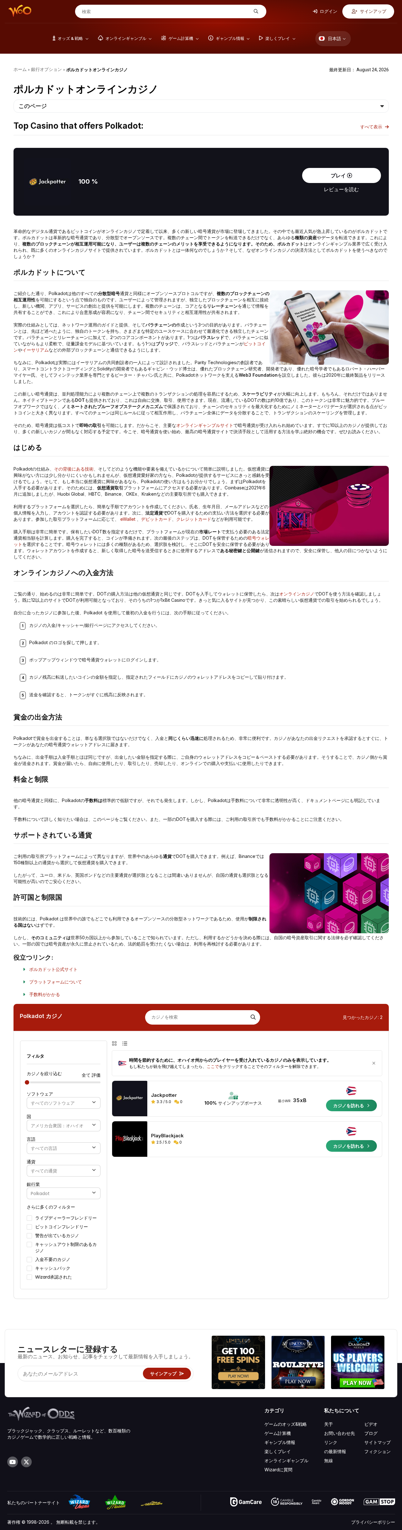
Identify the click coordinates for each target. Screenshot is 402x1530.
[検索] (255, 11)
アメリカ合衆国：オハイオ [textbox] (57, 1126)
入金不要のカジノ (52, 1259)
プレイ (339, 175)
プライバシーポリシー (373, 1522)
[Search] (252, 1017)
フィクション (377, 1451)
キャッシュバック (52, 1268)
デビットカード (156, 519)
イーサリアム (35, 350)
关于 (328, 1424)
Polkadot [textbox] (40, 1193)
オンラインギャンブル (286, 1460)
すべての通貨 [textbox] (44, 1171)
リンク (330, 1442)
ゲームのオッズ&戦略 (285, 1424)
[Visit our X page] (26, 1462)
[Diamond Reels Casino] (357, 1363)
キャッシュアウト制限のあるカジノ (66, 1247)
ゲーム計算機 (277, 1433)
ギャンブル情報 (279, 1442)
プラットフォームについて (55, 981)
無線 (328, 1460)
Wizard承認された (53, 1277)
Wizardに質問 (278, 1469)
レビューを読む (341, 189)
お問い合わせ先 (339, 1433)
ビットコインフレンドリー (61, 1227)
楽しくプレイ (277, 1451)
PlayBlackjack (167, 1135)
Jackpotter (164, 1095)
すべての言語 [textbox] (44, 1148)
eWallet (127, 519)
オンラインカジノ (296, 593)
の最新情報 (335, 1451)
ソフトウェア (40, 1094)
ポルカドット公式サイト (53, 969)
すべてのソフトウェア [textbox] (53, 1103)
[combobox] (63, 1103)
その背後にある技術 (74, 468)
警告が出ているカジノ (57, 1235)
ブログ (371, 1433)
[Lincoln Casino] (298, 1363)
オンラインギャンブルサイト (204, 425)
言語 (31, 1139)
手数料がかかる (44, 994)
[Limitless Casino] (238, 1363)
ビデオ (371, 1424)
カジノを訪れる (349, 1105)
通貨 (31, 1162)
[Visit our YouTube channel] (12, 1462)
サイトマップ (377, 1442)
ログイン (328, 11)
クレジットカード (193, 519)
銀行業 (33, 1184)
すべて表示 (371, 126)
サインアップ (372, 11)
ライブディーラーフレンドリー (66, 1218)
